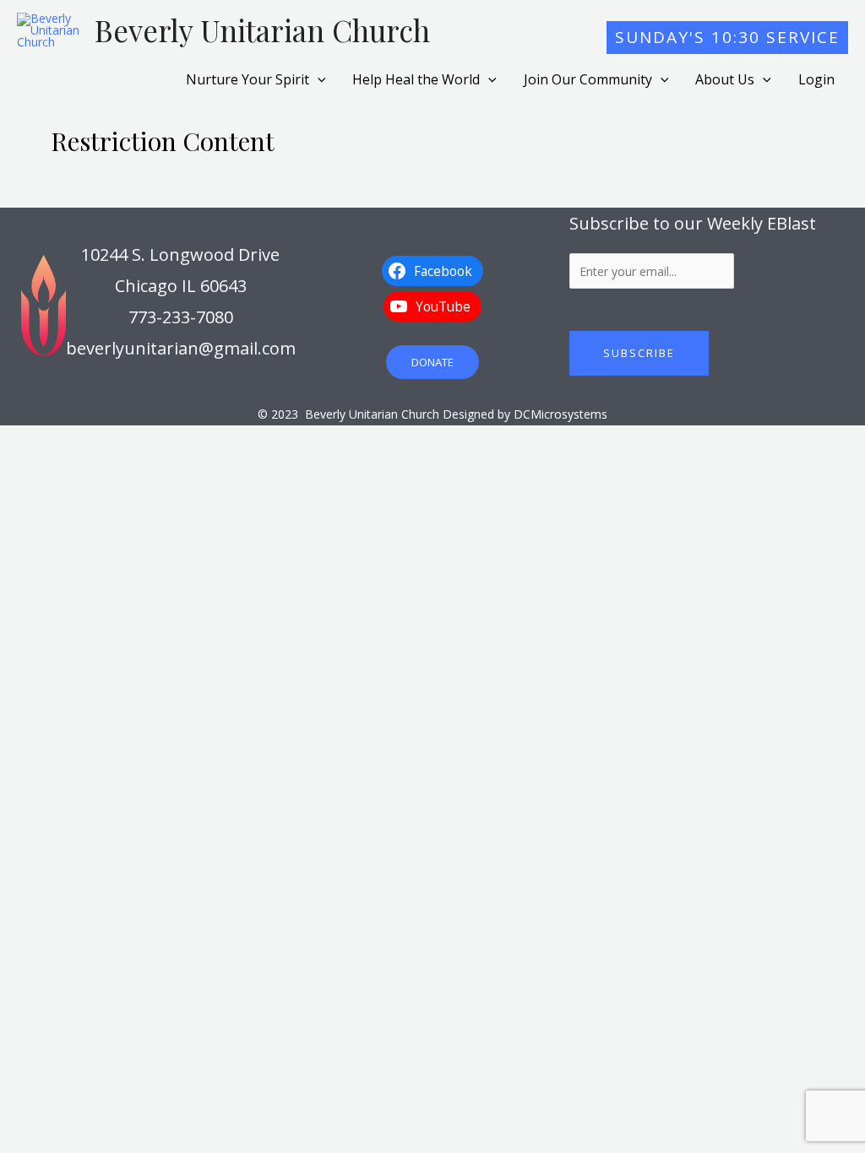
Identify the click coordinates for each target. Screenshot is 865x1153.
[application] (317, 79)
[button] (727, 37)
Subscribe (639, 352)
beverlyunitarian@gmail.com (181, 348)
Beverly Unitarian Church (262, 30)
